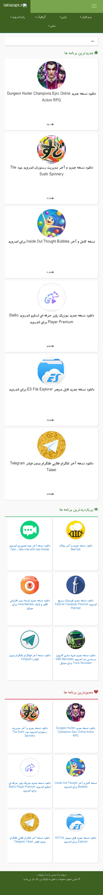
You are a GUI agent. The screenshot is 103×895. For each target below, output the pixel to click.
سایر (52, 26)
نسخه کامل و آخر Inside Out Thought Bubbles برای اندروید (51, 242)
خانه (92, 41)
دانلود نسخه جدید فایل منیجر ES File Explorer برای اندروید (51, 390)
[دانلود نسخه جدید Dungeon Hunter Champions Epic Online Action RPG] (51, 76)
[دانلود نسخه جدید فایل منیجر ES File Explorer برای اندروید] (51, 371)
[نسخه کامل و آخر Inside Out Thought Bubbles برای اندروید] (51, 223)
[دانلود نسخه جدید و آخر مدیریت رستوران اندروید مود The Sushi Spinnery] (51, 149)
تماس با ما (51, 875)
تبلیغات (40, 875)
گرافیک (41, 17)
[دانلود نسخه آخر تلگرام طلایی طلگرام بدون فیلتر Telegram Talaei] (51, 445)
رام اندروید (18, 17)
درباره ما (62, 875)
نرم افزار (86, 17)
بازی (64, 17)
